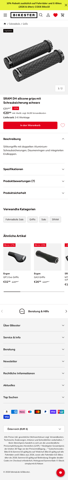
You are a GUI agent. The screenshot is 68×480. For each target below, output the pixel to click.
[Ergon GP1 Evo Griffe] (17, 257)
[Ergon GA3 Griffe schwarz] (47, 257)
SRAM (55, 219)
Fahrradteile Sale (15, 219)
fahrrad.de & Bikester (20, 472)
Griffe (25, 23)
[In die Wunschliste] (61, 125)
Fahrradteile (14, 23)
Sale (43, 219)
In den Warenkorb (30, 125)
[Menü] (5, 15)
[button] (55, 15)
